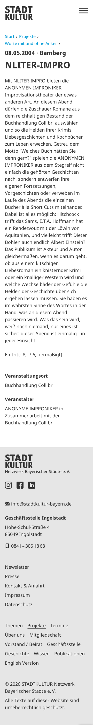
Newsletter (17, 567)
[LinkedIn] (31, 485)
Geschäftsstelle (64, 644)
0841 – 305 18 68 (28, 546)
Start (9, 36)
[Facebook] (20, 485)
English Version (22, 663)
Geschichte (17, 653)
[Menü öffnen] (83, 10)
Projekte (27, 36)
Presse (12, 576)
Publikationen (69, 653)
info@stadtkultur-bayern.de (41, 504)
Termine (59, 625)
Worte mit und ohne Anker (31, 43)
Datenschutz (18, 604)
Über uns (15, 635)
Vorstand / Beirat (23, 644)
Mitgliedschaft (45, 635)
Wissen (42, 653)
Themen (14, 625)
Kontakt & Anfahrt (25, 585)
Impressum (17, 595)
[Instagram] (8, 485)
